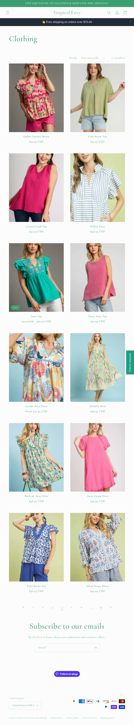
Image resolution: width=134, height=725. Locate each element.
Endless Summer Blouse (36, 136)
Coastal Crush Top (36, 226)
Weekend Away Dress (36, 496)
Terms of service (89, 718)
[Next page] (111, 607)
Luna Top (36, 316)
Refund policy (56, 718)
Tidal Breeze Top (36, 586)
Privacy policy (73, 718)
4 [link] (62, 607)
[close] (130, 22)
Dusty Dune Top (97, 316)
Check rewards (130, 362)
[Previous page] (23, 607)
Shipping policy (107, 718)
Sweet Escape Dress (97, 496)
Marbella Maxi (98, 406)
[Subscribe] (95, 647)
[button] (7, 13)
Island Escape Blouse (97, 586)
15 (101, 607)
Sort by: (73, 57)
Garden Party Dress (36, 406)
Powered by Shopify (38, 718)
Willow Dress (97, 226)
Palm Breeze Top (97, 136)
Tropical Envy (23, 718)
